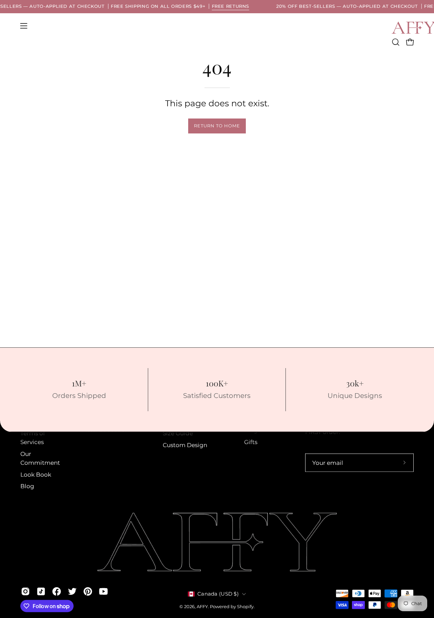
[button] (396, 42)
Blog (27, 486)
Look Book (35, 474)
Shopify (245, 606)
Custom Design (185, 445)
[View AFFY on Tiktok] (41, 591)
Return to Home (217, 125)
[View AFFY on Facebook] (57, 591)
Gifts (250, 442)
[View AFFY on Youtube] (103, 591)
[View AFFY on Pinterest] (88, 591)
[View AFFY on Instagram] (25, 591)
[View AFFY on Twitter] (72, 591)
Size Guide (178, 433)
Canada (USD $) (218, 594)
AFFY (202, 606)
